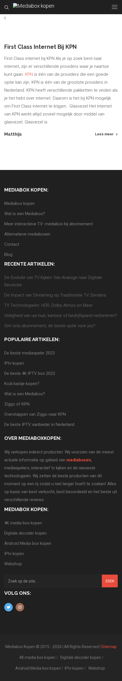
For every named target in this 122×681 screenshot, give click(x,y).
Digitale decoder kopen (25, 533)
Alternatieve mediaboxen (27, 234)
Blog (8, 254)
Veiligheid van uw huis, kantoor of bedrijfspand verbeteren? (60, 315)
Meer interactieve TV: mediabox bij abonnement (48, 223)
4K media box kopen (23, 523)
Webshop (13, 563)
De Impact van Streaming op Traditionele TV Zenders (55, 295)
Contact (11, 244)
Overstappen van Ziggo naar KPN (35, 414)
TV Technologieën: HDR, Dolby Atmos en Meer (48, 305)
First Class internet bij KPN (40, 46)
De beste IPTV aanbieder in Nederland (39, 424)
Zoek (109, 581)
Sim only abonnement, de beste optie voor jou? (49, 325)
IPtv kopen (14, 363)
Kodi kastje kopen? (21, 383)
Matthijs (13, 134)
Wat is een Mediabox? (24, 213)
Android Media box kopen (27, 543)
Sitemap (109, 646)
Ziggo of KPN (17, 404)
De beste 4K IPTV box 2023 (29, 373)
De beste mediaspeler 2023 (29, 353)
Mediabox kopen (19, 203)
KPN (29, 74)
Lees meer (104, 134)
